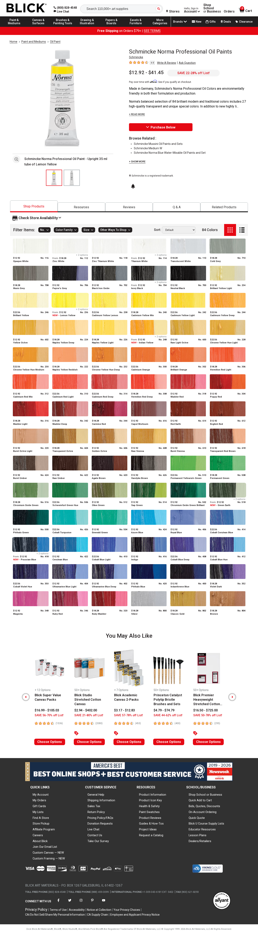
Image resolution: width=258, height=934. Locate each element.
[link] (61, 11)
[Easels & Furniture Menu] (135, 27)
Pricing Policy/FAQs (100, 818)
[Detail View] (242, 230)
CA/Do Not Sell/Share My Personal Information (55, 914)
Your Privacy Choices (126, 909)
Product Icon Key (150, 800)
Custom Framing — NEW (49, 858)
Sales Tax (93, 806)
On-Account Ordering (202, 812)
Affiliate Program (44, 829)
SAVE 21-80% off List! (88, 715)
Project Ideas (148, 829)
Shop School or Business (205, 794)
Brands (178, 21)
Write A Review (166, 62)
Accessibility (77, 909)
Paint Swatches (149, 812)
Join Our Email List (45, 847)
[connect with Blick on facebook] (58, 903)
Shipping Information (101, 800)
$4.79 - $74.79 (164, 710)
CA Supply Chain (97, 914)
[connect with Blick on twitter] (70, 903)
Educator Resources (202, 829)
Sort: (157, 230)
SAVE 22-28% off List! (193, 73)
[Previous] (26, 697)
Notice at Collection (99, 909)
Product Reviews (150, 818)
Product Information (152, 794)
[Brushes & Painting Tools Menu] (62, 27)
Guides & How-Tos (151, 823)
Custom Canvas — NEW (48, 852)
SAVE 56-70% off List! (49, 715)
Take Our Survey (98, 841)
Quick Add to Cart (200, 800)
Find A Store (41, 818)
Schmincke (136, 57)
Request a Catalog (151, 835)
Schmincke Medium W (148, 148)
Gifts (212, 21)
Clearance (246, 21)
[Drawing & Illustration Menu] (87, 27)
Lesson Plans (197, 835)
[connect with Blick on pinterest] (92, 903)
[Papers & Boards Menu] (111, 27)
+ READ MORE (137, 114)
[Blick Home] (26, 8)
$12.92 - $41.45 (146, 72)
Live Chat (93, 829)
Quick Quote (197, 818)
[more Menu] (160, 27)
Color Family (64, 230)
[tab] (34, 206)
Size (86, 230)
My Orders (39, 800)
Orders (229, 11)
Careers (38, 835)
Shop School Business (212, 8)
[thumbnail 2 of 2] (72, 178)
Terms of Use (58, 909)
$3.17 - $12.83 (124, 710)
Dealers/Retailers (200, 841)
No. (42, 230)
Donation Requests (100, 823)
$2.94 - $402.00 (85, 710)
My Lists (38, 812)
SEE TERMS (152, 31)
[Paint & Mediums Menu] (14, 27)
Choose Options (49, 742)
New (198, 21)
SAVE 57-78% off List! (128, 715)
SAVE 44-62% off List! (168, 715)
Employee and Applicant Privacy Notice (135, 914)
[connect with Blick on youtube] (104, 903)
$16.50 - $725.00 (205, 710)
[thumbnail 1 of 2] (54, 178)
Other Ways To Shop (113, 230)
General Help (95, 794)
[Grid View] (230, 230)
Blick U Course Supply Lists (206, 823)
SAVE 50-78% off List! (207, 715)
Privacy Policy (36, 909)
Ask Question (187, 62)
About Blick (40, 841)
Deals (227, 21)
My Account (41, 794)
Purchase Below (163, 127)
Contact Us (94, 835)
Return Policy (96, 812)
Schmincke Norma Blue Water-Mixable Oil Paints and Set (170, 152)
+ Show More (137, 161)
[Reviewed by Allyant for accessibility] (222, 901)
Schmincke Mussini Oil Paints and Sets (158, 143)
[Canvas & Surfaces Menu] (38, 27)
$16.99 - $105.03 (47, 710)
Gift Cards (39, 806)
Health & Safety (149, 806)
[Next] (232, 697)
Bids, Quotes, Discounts (204, 806)
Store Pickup (41, 823)
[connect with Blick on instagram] (81, 903)
